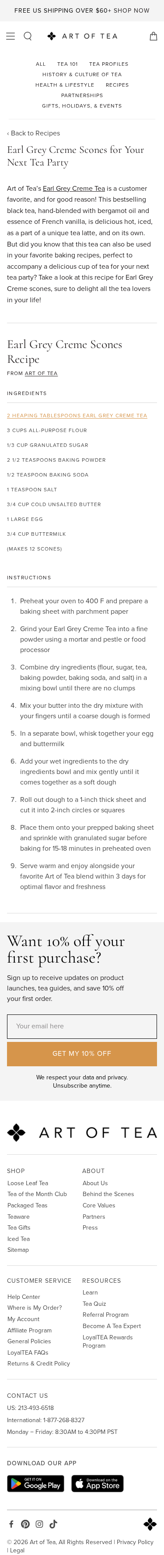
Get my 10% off (82, 1053)
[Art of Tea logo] (82, 36)
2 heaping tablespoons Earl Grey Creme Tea (77, 415)
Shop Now (132, 10)
